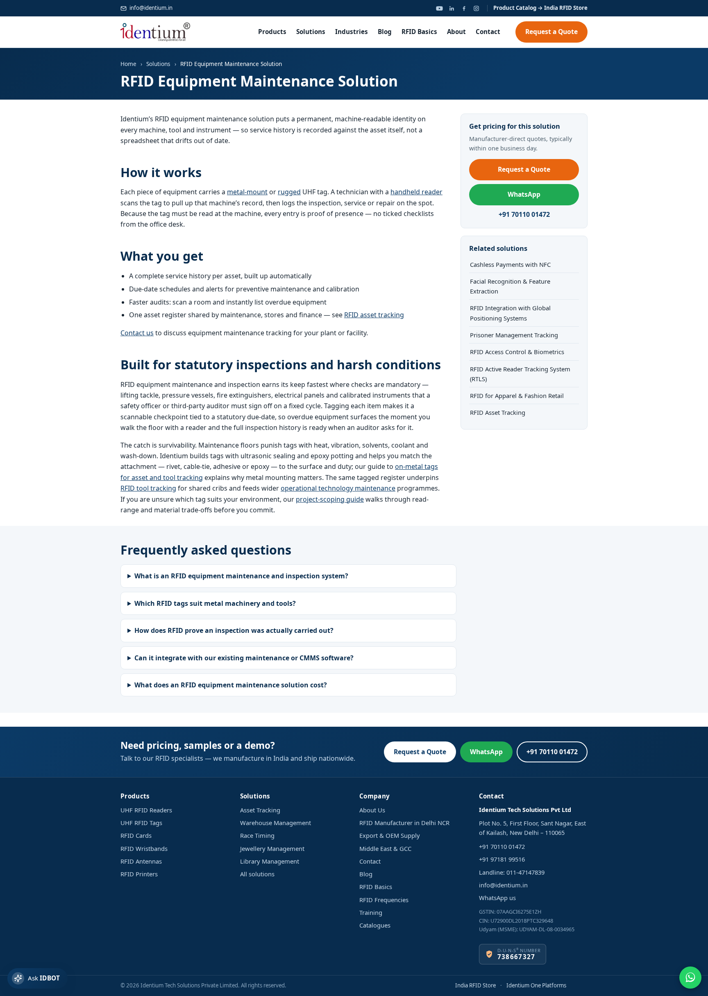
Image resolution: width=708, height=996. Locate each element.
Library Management (269, 861)
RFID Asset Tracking (497, 412)
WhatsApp (524, 194)
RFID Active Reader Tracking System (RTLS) (520, 374)
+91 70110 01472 (524, 214)
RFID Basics (419, 31)
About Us (372, 810)
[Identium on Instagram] (476, 8)
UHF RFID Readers (146, 810)
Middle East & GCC (385, 848)
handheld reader (416, 191)
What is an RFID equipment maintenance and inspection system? (241, 575)
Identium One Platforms (536, 985)
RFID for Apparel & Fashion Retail (517, 395)
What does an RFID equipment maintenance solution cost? (230, 684)
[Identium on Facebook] (463, 8)
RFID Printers (139, 874)
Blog (385, 31)
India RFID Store (475, 985)
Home (128, 64)
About (456, 31)
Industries (351, 31)
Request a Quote (551, 31)
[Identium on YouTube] (439, 8)
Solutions (310, 31)
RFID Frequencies (383, 900)
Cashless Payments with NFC (510, 264)
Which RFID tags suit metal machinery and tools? (215, 603)
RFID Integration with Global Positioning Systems (510, 313)
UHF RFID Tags (141, 823)
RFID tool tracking (148, 488)
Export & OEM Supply (389, 835)
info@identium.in (150, 7)
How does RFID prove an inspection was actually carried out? (234, 630)
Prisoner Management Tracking (514, 335)
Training (370, 912)
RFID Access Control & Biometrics (517, 352)
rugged (289, 191)
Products (272, 31)
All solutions (257, 874)
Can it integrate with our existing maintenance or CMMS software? (244, 657)
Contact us (137, 332)
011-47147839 (525, 872)
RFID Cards (136, 835)
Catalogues (374, 925)
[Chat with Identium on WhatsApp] (690, 977)
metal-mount (247, 191)
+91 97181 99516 (502, 859)
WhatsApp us (497, 898)
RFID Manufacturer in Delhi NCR (404, 823)
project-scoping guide (330, 499)
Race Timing (257, 835)
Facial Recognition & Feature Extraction (510, 286)
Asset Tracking (260, 810)
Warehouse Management (275, 823)
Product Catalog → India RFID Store (540, 7)
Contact (488, 31)
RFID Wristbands (144, 848)
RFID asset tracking (374, 314)
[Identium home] (155, 32)
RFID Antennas (141, 861)
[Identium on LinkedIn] (451, 8)
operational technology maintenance (338, 488)
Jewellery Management (272, 848)
